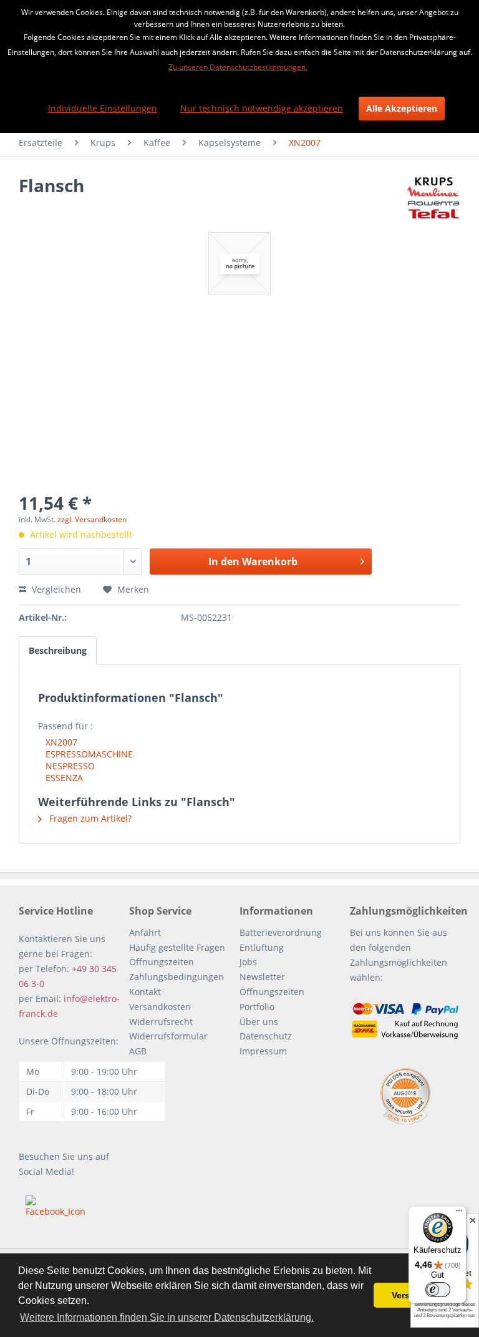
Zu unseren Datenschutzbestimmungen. (237, 67)
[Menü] (459, 1213)
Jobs (248, 962)
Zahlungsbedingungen (176, 977)
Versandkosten (160, 1007)
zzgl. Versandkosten (92, 519)
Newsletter (262, 977)
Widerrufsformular (168, 1036)
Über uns (259, 1022)
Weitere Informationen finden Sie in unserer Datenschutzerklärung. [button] (167, 1317)
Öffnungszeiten (161, 962)
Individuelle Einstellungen (102, 108)
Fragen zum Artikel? (89, 818)
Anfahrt (145, 932)
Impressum (263, 1051)
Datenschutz (266, 1036)
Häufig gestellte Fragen (177, 947)
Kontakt (145, 992)
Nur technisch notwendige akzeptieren (261, 108)
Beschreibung (58, 650)
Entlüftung (262, 947)
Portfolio (257, 1007)
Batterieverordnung (281, 932)
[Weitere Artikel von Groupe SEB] (433, 198)
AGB (138, 1051)
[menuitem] (40, 143)
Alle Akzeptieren (401, 108)
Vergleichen (55, 589)
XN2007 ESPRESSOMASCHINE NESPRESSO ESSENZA (89, 760)
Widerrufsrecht (161, 1022)
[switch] (437, 1289)
